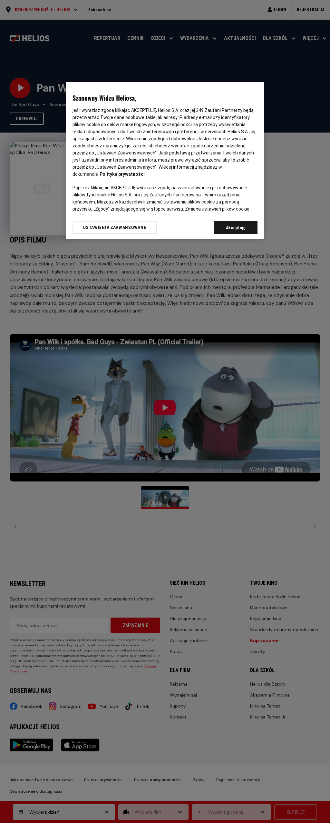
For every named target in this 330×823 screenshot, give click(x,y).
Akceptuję (236, 227)
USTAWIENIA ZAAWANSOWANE (114, 227)
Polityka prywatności (122, 174)
